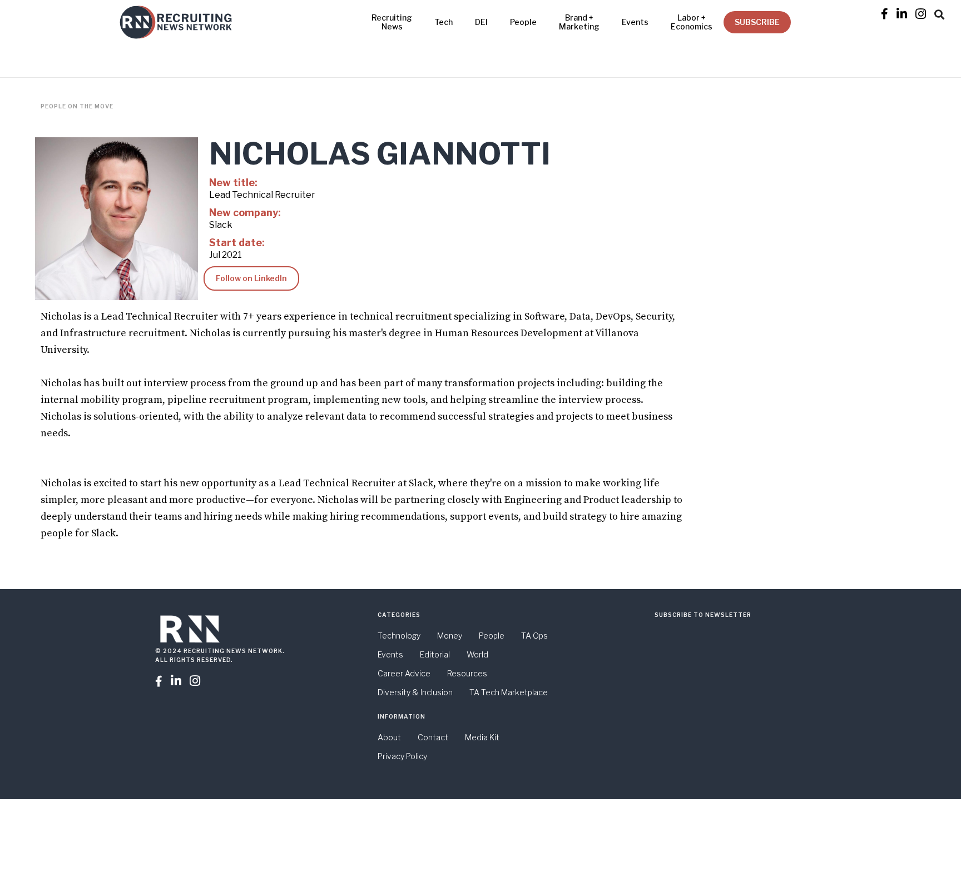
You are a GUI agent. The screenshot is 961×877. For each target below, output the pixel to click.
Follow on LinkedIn (251, 278)
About (389, 737)
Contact (433, 737)
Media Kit (482, 737)
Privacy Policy (402, 756)
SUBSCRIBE (757, 22)
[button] (939, 13)
